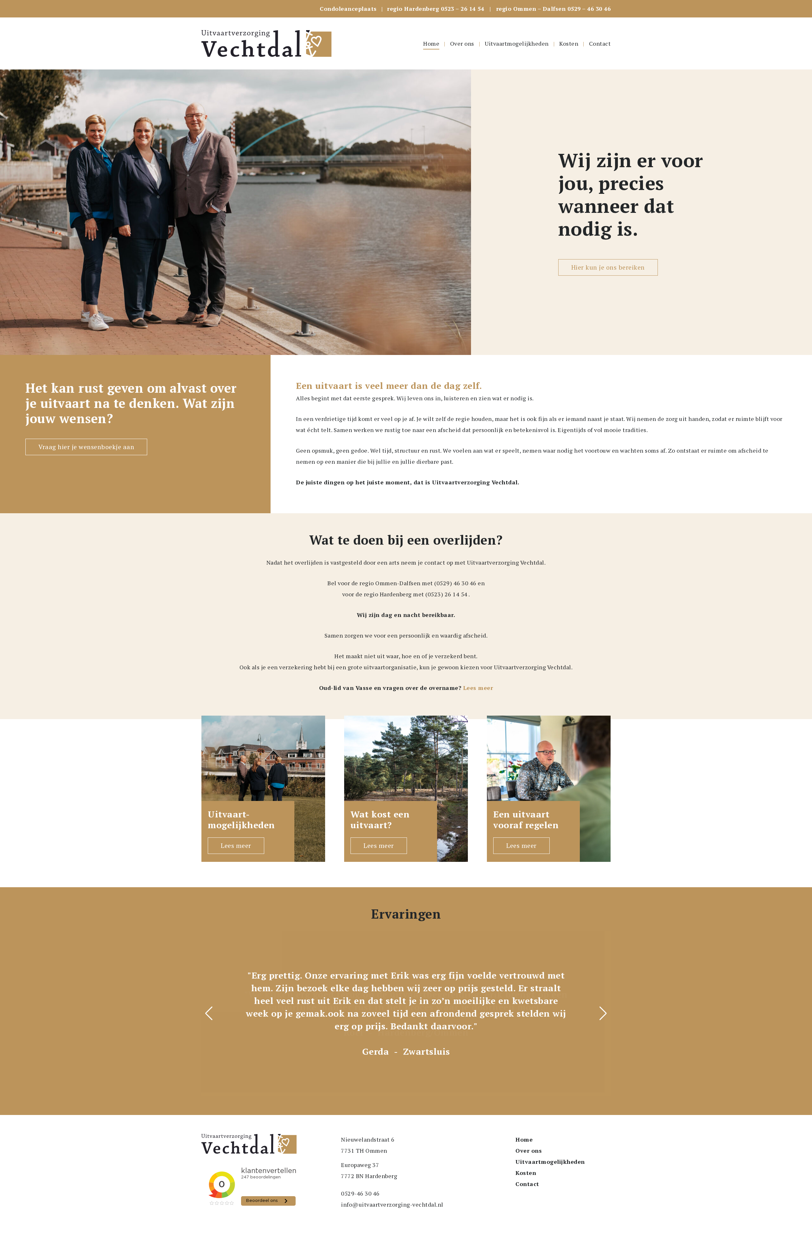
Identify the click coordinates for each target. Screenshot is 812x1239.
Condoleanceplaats (348, 8)
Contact (600, 43)
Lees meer (478, 688)
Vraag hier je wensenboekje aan (86, 446)
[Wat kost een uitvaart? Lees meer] (406, 788)
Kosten (568, 43)
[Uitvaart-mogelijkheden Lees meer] (263, 788)
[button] (603, 1013)
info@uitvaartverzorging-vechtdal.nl (392, 1204)
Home (431, 43)
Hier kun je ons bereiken (608, 267)
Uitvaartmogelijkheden (517, 43)
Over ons (462, 43)
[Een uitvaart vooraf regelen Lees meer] (549, 788)
